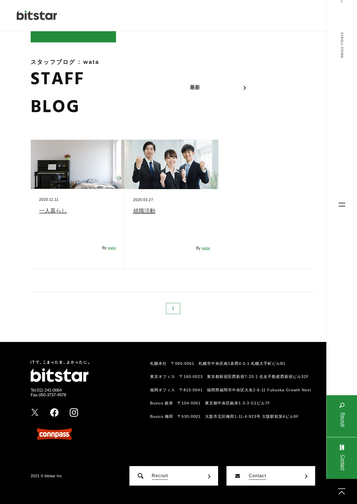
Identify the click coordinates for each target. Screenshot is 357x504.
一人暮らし (53, 211)
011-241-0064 (49, 390)
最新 (195, 87)
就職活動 (144, 211)
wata (112, 247)
